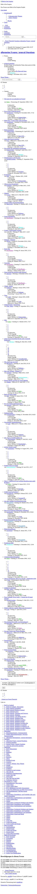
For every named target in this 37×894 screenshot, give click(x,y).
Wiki (5, 320)
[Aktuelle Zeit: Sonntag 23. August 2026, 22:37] (4, 45)
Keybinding (7, 174)
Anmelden (7, 33)
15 (8, 349)
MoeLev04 (10, 204)
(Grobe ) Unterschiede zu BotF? (13, 230)
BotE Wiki (7, 249)
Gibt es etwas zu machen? (11, 184)
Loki (8, 609)
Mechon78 (9, 363)
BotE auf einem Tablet (10, 394)
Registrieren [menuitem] (7, 28)
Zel (7, 642)
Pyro (8, 140)
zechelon (9, 373)
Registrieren (7, 34)
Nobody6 (10, 651)
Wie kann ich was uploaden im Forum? (14, 99)
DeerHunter (10, 218)
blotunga (12, 72)
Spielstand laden (8, 413)
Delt (8, 176)
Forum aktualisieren (9, 216)
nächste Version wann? (10, 447)
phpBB (10, 876)
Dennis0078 (10, 502)
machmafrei (10, 512)
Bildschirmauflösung (9, 529)
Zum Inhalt (4, 10)
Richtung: (5, 684)
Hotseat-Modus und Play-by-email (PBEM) (16, 380)
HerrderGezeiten (11, 159)
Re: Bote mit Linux (21, 71)
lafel (8, 396)
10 (8, 571)
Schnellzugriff (8, 13)
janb (9, 424)
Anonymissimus (22, 377)
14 (8, 348)
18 (8, 354)
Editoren (6, 193)
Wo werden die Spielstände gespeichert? (15, 148)
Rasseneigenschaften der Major (12, 519)
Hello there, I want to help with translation (15, 120)
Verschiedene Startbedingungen (12, 422)
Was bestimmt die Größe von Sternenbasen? (16, 622)
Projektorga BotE (9, 543)
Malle (8, 102)
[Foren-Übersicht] (7, 1)
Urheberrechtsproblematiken (12, 557)
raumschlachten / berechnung (12, 304)
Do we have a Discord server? (12, 111)
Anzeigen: (5, 682)
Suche (5, 31)
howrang (20, 489)
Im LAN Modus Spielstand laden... (13, 403)
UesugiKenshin (22, 359)
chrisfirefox (10, 544)
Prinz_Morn (10, 306)
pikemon (9, 273)
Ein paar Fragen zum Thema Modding (14, 631)
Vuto (19, 419)
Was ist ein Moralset (9, 659)
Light (9, 297)
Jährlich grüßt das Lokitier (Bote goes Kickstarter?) (18, 608)
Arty (7, 879)
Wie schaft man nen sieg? (11, 362)
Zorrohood (9, 530)
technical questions (9, 63)
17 (8, 352)
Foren (5, 22)
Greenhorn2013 (11, 414)
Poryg (20, 260)
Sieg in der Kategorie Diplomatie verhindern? (16, 510)
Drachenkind (11, 439)
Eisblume (9, 185)
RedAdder (9, 623)
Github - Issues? (8, 286)
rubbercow (9, 632)
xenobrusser (10, 113)
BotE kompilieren (9, 130)
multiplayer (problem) (10, 588)
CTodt (20, 516)
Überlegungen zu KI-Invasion (12, 157)
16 (8, 351)
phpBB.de (19, 882)
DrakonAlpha (22, 117)
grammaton (11, 448)
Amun (20, 628)
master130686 (22, 665)
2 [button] (4, 87)
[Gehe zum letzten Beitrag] (22, 108)
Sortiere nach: (20, 682)
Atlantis (8, 382)
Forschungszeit (8, 640)
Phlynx (8, 241)
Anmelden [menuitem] (7, 27)
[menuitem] (15, 16)
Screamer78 (10, 493)
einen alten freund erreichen (11, 139)
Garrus (8, 195)
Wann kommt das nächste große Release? (15, 272)
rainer (20, 108)
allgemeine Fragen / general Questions (18, 52)
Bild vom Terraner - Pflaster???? (13, 371)
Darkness (20, 199)
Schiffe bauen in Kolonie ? (11, 492)
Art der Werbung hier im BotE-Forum (14, 668)
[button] (4, 88)
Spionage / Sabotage (9, 239)
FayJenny (21, 171)
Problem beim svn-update (11, 465)
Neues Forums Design (10, 649)
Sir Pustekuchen (22, 674)
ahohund (9, 405)
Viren (5, 295)
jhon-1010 (21, 136)
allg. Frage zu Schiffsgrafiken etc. (13, 437)
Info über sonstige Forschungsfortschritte (15, 501)
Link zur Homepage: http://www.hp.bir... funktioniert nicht (20, 578)
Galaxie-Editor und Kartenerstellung (14, 202)
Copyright (7, 263)
